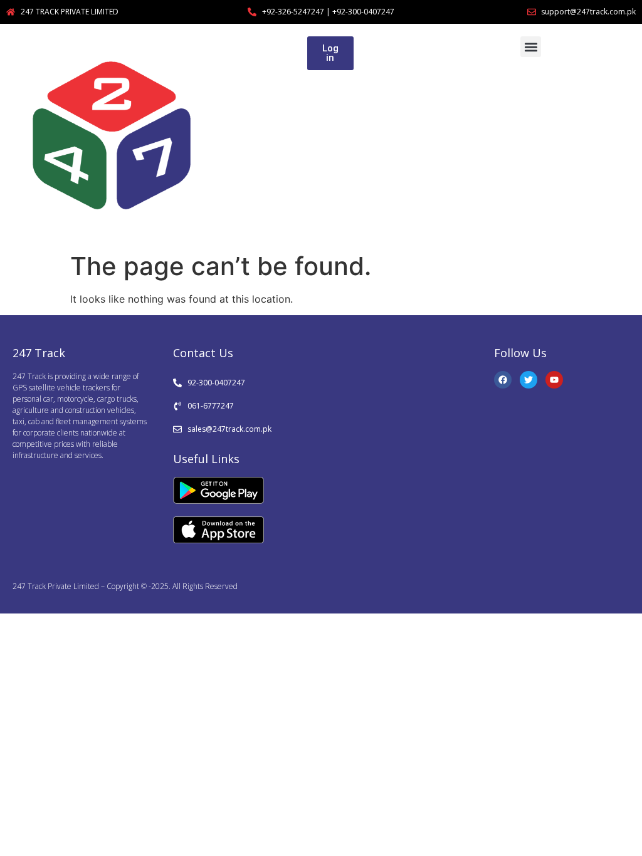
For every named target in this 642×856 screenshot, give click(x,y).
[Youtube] (554, 380)
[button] (530, 46)
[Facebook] (503, 380)
